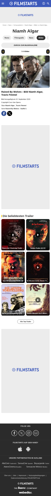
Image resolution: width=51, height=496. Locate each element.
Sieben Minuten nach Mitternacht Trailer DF (38, 313)
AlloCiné (5, 463)
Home (4, 25)
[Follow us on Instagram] (29, 433)
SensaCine (22, 463)
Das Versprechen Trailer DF (13, 281)
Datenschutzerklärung (19, 478)
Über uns (7, 475)
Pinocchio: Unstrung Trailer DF (13, 248)
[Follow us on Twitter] (22, 433)
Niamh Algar (28, 25)
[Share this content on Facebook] (3, 113)
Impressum (22, 475)
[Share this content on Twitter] (9, 113)
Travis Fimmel (21, 105)
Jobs (14, 475)
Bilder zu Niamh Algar (40, 25)
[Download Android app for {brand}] (29, 449)
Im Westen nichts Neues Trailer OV (38, 281)
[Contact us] (36, 433)
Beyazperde (39, 463)
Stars (10, 25)
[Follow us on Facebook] (14, 433)
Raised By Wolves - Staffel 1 (16, 109)
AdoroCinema (10, 467)
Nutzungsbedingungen (37, 475)
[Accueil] (23, 3)
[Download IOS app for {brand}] (21, 449)
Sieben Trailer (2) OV (38, 248)
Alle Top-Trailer (25, 322)
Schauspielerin (18, 25)
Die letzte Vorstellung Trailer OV (13, 313)
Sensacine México (34, 467)
